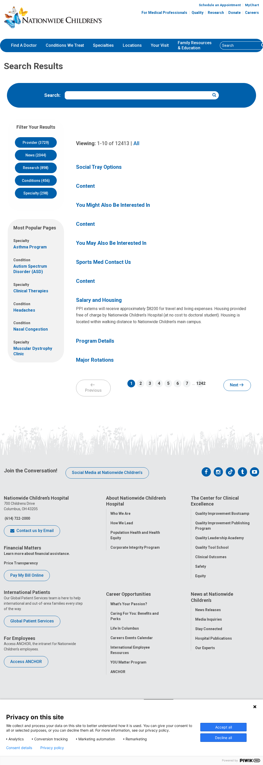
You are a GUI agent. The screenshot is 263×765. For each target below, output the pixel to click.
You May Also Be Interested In (111, 243)
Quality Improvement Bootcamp (222, 513)
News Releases (208, 610)
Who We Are (120, 513)
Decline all (223, 737)
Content (85, 186)
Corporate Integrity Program (135, 547)
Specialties (103, 45)
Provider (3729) (36, 143)
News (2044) (35, 155)
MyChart (252, 5)
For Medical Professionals (164, 12)
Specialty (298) (35, 193)
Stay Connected (208, 629)
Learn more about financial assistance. (37, 554)
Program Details (95, 341)
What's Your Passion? (128, 604)
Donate (234, 12)
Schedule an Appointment (220, 5)
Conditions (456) (36, 181)
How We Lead (121, 523)
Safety (200, 566)
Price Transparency (21, 563)
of (113, 143)
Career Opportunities (128, 594)
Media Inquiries (208, 619)
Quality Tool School (212, 547)
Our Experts (205, 648)
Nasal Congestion (30, 329)
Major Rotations (95, 360)
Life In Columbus (124, 628)
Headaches (24, 310)
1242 (200, 383)
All (136, 143)
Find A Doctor (24, 45)
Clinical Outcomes (211, 557)
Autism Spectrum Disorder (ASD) (30, 269)
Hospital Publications (213, 638)
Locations (132, 45)
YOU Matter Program (128, 662)
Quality (197, 12)
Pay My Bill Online (26, 575)
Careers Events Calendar (131, 638)
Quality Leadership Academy (219, 538)
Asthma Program (30, 247)
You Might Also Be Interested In (113, 205)
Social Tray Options (99, 167)
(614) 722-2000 (17, 518)
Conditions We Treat (65, 45)
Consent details (19, 748)
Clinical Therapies (30, 290)
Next (234, 385)
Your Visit (160, 45)
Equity (200, 576)
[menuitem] (24, 45)
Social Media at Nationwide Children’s (107, 472)
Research (216, 12)
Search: (52, 95)
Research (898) (36, 168)
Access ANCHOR (26, 661)
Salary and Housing (99, 300)
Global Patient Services (32, 621)
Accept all (223, 727)
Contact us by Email (34, 530)
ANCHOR (117, 672)
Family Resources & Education (195, 45)
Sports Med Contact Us (103, 262)
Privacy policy (52, 748)
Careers (252, 12)
